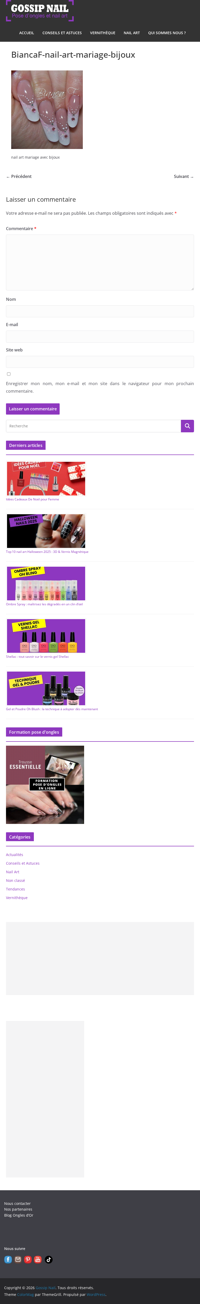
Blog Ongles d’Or (18, 1215)
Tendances (15, 889)
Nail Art (132, 32)
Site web (14, 350)
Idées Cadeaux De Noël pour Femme (32, 499)
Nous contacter (17, 1203)
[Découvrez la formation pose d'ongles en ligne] (45, 748)
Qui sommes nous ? (167, 32)
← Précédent (19, 176)
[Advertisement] (100, 958)
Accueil (26, 32)
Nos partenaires (18, 1209)
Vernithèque (102, 32)
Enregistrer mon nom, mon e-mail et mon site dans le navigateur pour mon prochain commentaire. (100, 387)
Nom (11, 299)
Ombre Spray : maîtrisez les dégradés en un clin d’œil (44, 604)
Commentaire (21, 228)
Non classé (15, 880)
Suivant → (184, 176)
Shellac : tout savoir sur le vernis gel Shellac (37, 656)
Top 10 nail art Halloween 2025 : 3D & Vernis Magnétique (47, 551)
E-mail (12, 324)
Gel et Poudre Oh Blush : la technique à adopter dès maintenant (52, 709)
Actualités (14, 854)
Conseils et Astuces (62, 32)
